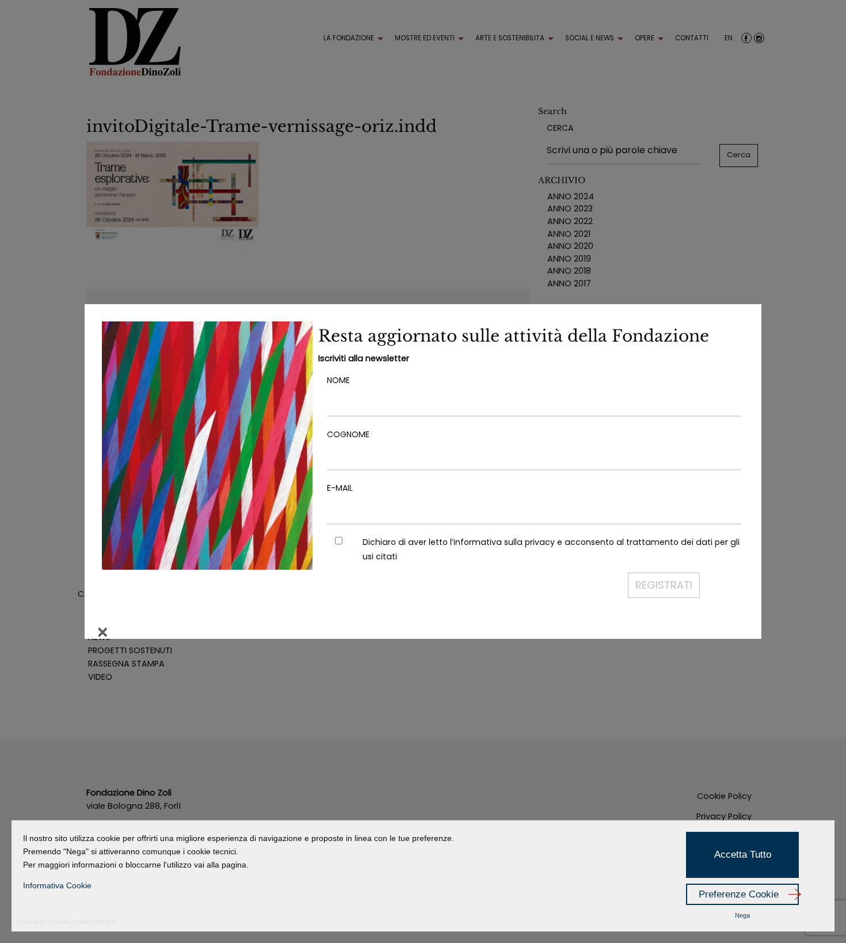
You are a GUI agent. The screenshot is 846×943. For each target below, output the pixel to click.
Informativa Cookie (57, 885)
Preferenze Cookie (739, 894)
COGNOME (348, 434)
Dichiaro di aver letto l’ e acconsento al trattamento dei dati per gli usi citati (551, 549)
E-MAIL (340, 488)
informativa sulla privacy (504, 542)
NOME (338, 380)
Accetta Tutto (742, 854)
